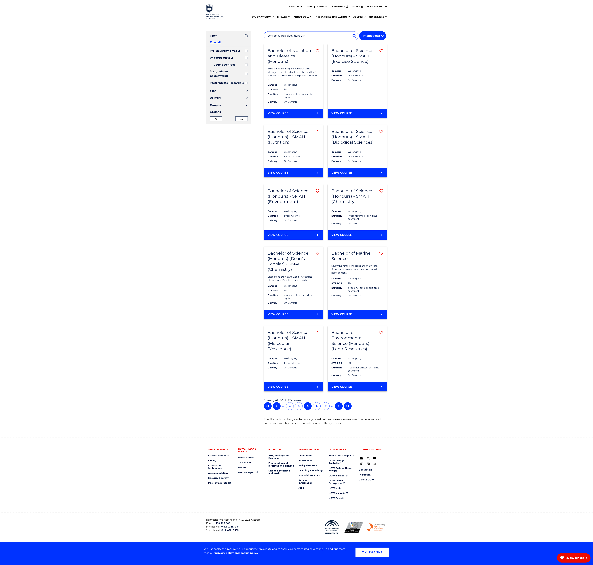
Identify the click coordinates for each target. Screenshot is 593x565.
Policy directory (308, 465)
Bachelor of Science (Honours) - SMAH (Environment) (288, 196)
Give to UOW (366, 479)
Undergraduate (220, 57)
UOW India (335, 488)
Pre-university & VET (223, 50)
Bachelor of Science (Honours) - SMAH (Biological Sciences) (352, 137)
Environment (306, 460)
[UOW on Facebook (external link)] (362, 457)
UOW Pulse (335, 498)
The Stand (244, 462)
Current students (218, 455)
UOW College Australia (337, 462)
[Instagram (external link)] (362, 463)
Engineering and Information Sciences (281, 464)
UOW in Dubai (337, 475)
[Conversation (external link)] (375, 463)
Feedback (364, 475)
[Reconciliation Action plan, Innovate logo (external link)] (331, 527)
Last (348, 406)
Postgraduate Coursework (217, 73)
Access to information (306, 481)
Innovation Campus (340, 455)
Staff (356, 6)
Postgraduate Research (225, 82)
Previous (277, 406)
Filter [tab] (213, 35)
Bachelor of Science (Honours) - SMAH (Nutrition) (288, 137)
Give (309, 6)
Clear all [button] (215, 42)
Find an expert (246, 472)
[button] (317, 51)
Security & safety (218, 478)
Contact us (365, 470)
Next (339, 406)
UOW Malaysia (337, 493)
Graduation (305, 455)
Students (338, 6)
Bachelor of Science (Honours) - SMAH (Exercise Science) (351, 56)
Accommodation (218, 473)
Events (242, 467)
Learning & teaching (311, 470)
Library (322, 6)
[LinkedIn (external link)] (368, 463)
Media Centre (246, 457)
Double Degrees (224, 64)
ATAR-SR (215, 112)
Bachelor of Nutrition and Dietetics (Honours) (289, 56)
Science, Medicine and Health (279, 472)
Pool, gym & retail (218, 483)
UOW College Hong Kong (340, 469)
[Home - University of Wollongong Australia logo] (215, 11)
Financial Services (309, 475)
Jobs (301, 488)
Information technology (215, 466)
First (268, 406)
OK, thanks (372, 552)
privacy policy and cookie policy (236, 553)
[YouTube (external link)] (375, 457)
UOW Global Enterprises (336, 482)
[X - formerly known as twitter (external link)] (368, 457)
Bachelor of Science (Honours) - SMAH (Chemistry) (351, 196)
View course (286, 114)
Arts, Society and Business (278, 457)
